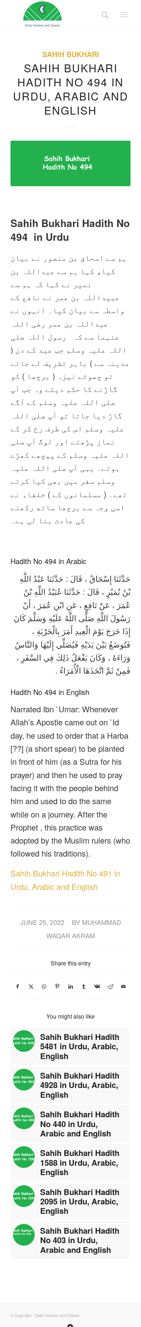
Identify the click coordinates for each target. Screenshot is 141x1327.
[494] (70, 163)
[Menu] (124, 14)
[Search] (102, 14)
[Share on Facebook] (17, 986)
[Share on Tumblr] (83, 986)
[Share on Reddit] (110, 986)
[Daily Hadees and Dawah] (58, 14)
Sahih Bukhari (70, 54)
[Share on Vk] (97, 986)
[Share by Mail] (123, 986)
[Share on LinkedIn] (70, 986)
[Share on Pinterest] (57, 986)
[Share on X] (31, 986)
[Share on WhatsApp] (44, 986)
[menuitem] (102, 14)
